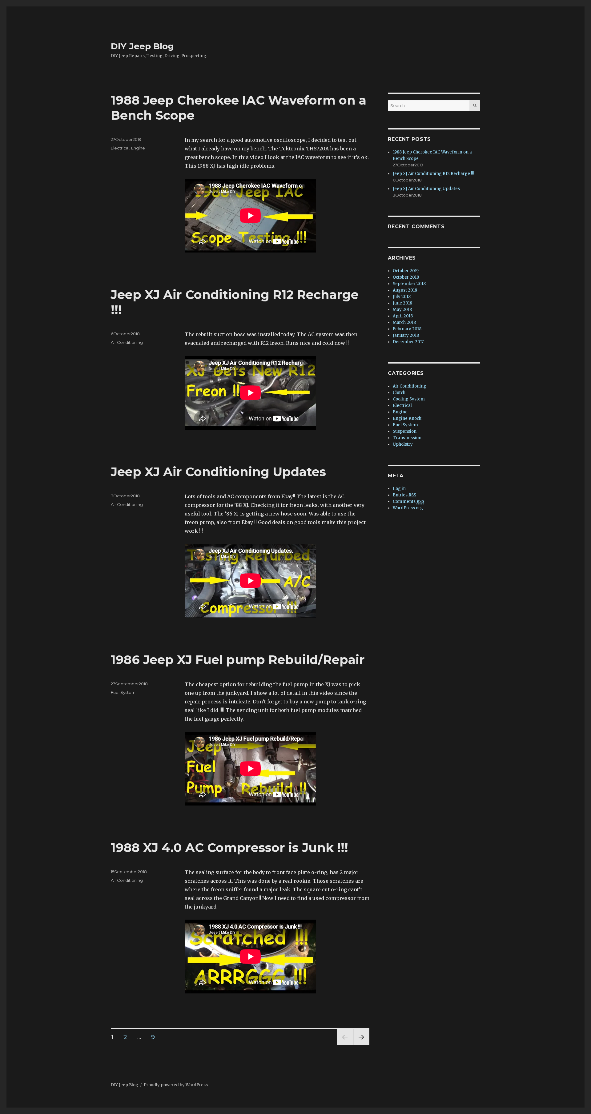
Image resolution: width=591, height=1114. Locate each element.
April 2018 (403, 316)
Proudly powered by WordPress (176, 1085)
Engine (138, 147)
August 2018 (405, 290)
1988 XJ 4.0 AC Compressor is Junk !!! (229, 847)
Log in (399, 488)
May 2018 (402, 309)
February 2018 (407, 329)
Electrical (120, 147)
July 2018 (402, 296)
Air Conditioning (127, 342)
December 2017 (408, 341)
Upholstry (403, 444)
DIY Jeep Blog (142, 46)
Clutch (399, 392)
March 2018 (404, 322)
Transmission (407, 437)
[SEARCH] (474, 105)
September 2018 (409, 283)
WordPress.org (408, 508)
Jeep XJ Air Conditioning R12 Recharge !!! (433, 173)
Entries (404, 495)
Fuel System (123, 692)
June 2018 (402, 303)
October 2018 (406, 277)
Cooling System (409, 399)
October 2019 (406, 270)
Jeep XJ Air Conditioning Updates (218, 471)
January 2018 (406, 335)
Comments (408, 501)
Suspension (404, 431)
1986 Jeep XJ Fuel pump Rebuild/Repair (238, 659)
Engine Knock (407, 418)
